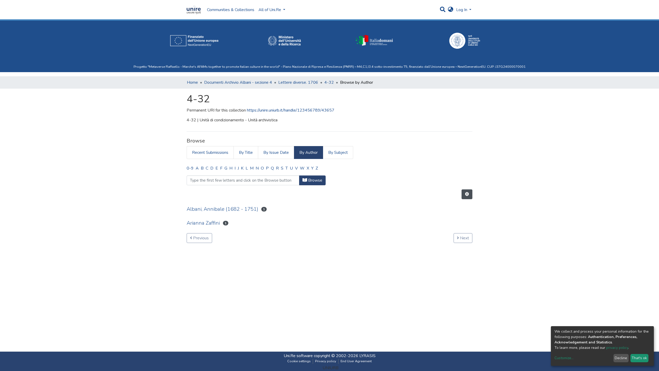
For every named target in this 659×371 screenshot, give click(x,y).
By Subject (338, 152)
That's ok (639, 358)
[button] (450, 10)
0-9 (190, 168)
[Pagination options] (467, 194)
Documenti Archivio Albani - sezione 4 (238, 82)
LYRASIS (367, 356)
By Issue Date (276, 152)
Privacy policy (325, 361)
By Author (308, 152)
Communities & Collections (230, 10)
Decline (621, 358)
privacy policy (617, 347)
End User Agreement (356, 361)
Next (464, 238)
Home (192, 82)
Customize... (564, 358)
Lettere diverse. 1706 (298, 82)
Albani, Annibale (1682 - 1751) (222, 209)
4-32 (329, 82)
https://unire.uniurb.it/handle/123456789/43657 (290, 110)
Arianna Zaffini (203, 223)
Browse (314, 180)
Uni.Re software (298, 356)
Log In (462, 10)
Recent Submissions (210, 152)
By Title (246, 152)
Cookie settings (299, 361)
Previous (200, 238)
